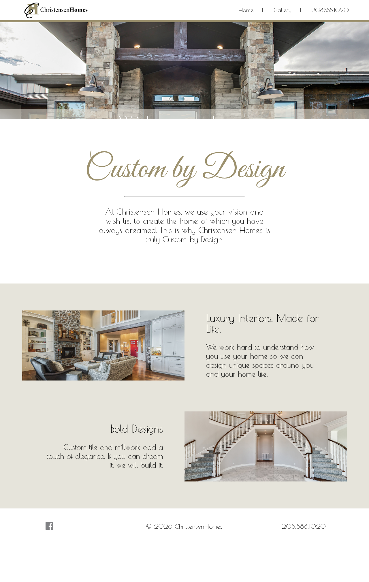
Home (246, 10)
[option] (184, 100)
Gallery (282, 10)
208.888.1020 (330, 10)
